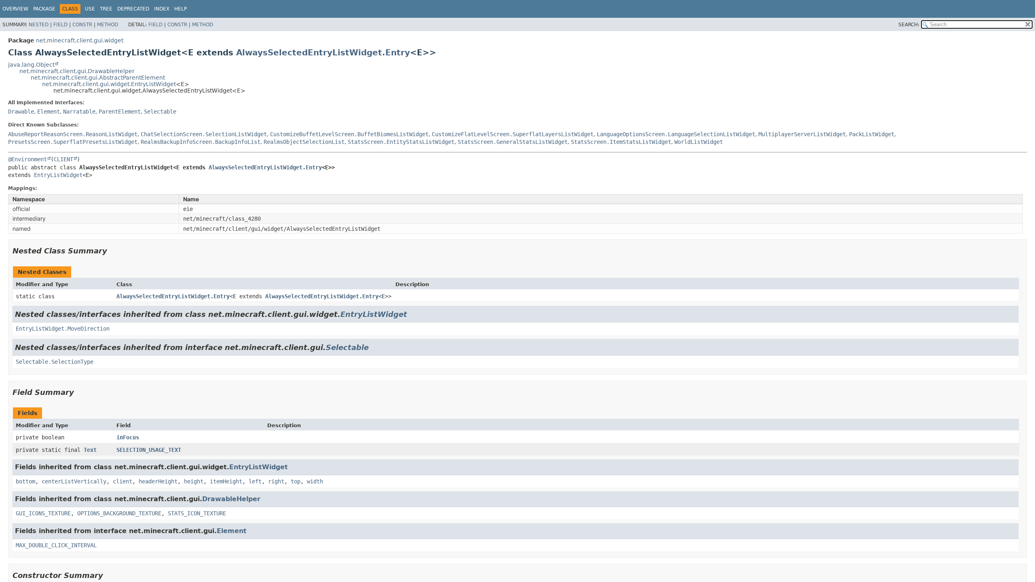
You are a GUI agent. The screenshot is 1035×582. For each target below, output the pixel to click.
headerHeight (158, 481)
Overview (15, 9)
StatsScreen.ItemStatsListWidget (621, 142)
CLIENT (63, 159)
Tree (106, 9)
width (315, 481)
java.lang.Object (31, 64)
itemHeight (226, 481)
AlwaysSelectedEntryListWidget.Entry (323, 52)
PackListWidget (871, 134)
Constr (82, 24)
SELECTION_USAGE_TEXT (148, 450)
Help (180, 9)
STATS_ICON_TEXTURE (197, 513)
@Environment (27, 159)
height (193, 481)
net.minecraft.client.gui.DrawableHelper (77, 71)
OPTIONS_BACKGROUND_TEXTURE (119, 513)
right (276, 481)
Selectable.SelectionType (54, 361)
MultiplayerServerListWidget (802, 134)
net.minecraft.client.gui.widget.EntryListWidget (109, 84)
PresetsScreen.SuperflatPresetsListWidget (72, 142)
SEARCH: (908, 24)
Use (90, 9)
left (255, 481)
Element (48, 111)
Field (60, 24)
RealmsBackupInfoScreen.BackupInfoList (200, 142)
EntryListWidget (58, 175)
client (122, 481)
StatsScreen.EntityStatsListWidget (401, 142)
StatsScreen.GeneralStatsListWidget (513, 142)
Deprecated (133, 9)
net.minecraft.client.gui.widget (79, 40)
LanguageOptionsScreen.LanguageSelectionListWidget (676, 134)
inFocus (127, 437)
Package (44, 9)
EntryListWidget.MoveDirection (63, 328)
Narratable (79, 111)
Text (90, 450)
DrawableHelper (231, 499)
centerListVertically (74, 481)
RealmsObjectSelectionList (304, 142)
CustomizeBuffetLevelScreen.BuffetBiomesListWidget (349, 134)
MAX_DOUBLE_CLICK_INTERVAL (56, 545)
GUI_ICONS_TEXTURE (43, 513)
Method (107, 24)
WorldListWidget (698, 142)
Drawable (21, 111)
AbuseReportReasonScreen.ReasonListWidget (72, 134)
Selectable (160, 111)
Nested (39, 24)
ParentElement (120, 111)
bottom (25, 481)
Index (161, 9)
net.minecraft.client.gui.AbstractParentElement (98, 77)
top (295, 481)
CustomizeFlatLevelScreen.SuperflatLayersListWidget (513, 134)
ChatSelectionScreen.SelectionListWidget (204, 134)
